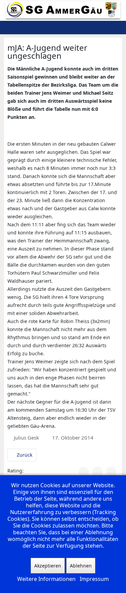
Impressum (94, 579)
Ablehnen (81, 565)
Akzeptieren (47, 565)
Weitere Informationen (46, 579)
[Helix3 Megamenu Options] (98, 27)
